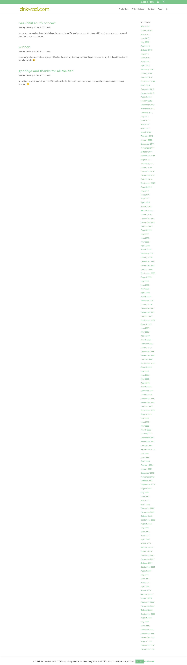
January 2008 (146, 304)
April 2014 (145, 85)
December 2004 (147, 437)
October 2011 (146, 152)
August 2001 (146, 571)
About (160, 9)
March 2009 (146, 249)
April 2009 (145, 246)
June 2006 (145, 375)
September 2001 (148, 567)
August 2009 (146, 230)
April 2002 (145, 539)
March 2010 (146, 206)
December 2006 (147, 351)
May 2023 (145, 34)
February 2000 (147, 629)
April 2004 (145, 461)
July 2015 (145, 54)
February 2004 (147, 465)
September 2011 (148, 155)
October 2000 (146, 610)
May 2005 (145, 426)
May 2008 (145, 289)
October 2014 (146, 77)
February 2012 (147, 136)
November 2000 (147, 606)
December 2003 (147, 473)
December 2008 (147, 261)
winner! (25, 47)
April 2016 (145, 46)
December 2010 (147, 171)
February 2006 (147, 390)
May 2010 (145, 199)
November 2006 (147, 355)
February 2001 (147, 594)
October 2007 (146, 316)
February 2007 (147, 343)
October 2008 (146, 269)
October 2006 (146, 359)
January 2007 (146, 347)
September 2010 (148, 183)
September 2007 (148, 320)
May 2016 (145, 42)
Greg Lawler (26, 27)
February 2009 (147, 253)
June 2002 (145, 531)
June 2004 (145, 457)
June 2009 (145, 238)
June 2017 (145, 38)
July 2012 (145, 116)
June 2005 (145, 422)
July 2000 (145, 621)
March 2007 (146, 340)
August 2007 (146, 324)
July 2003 (145, 492)
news (48, 27)
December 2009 (147, 218)
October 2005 (146, 406)
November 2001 (147, 559)
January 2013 (146, 101)
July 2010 (145, 191)
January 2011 (146, 167)
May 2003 (145, 500)
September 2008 (148, 273)
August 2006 (146, 367)
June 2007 (145, 328)
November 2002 (147, 512)
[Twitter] (163, 2)
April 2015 (145, 65)
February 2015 (147, 69)
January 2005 (146, 434)
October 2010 (146, 179)
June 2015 (145, 57)
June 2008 (145, 285)
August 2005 (146, 414)
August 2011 (146, 159)
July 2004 (145, 453)
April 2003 (145, 504)
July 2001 (145, 575)
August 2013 (146, 97)
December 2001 (147, 555)
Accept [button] (139, 661)
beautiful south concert (37, 23)
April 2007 (145, 336)
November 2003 (147, 477)
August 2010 (146, 187)
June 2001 (145, 578)
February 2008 (147, 300)
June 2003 (145, 496)
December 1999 (147, 633)
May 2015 (145, 61)
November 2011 (147, 148)
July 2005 (145, 418)
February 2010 (147, 210)
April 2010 (145, 202)
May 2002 (145, 535)
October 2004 (146, 445)
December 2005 (147, 398)
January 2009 (146, 257)
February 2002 (147, 547)
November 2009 (147, 222)
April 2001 (145, 586)
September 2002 (148, 520)
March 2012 (146, 132)
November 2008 (147, 265)
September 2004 (148, 449)
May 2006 (145, 379)
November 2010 (147, 175)
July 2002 (145, 528)
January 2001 (146, 598)
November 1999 (147, 637)
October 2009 (146, 226)
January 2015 (146, 73)
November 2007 (147, 312)
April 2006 (145, 383)
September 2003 (148, 484)
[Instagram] (158, 2)
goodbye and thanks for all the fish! (46, 71)
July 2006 (145, 371)
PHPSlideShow (138, 9)
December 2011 (147, 144)
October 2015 (146, 50)
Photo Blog (123, 9)
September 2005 (148, 410)
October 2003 (146, 480)
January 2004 (146, 469)
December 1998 (147, 645)
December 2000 (147, 602)
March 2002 (146, 543)
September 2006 (148, 363)
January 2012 (146, 140)
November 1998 (147, 649)
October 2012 (146, 112)
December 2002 (147, 508)
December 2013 (147, 89)
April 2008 (145, 292)
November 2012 (147, 108)
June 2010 (145, 195)
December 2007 (147, 308)
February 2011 (147, 163)
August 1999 (146, 641)
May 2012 (145, 124)
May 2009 (145, 242)
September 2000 (148, 614)
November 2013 (147, 93)
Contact (151, 9)
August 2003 (146, 488)
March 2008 (146, 296)
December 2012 (147, 105)
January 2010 (146, 214)
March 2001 (146, 590)
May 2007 (145, 332)
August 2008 (146, 277)
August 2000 (146, 618)
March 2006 (146, 386)
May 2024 (145, 26)
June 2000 (145, 625)
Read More (149, 661)
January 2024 (146, 30)
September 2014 (148, 81)
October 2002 (146, 516)
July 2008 (145, 281)
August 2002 (146, 524)
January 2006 (146, 394)
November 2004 (147, 441)
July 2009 (145, 234)
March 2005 (146, 430)
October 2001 (146, 563)
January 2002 (146, 551)
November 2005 (147, 402)
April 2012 (145, 128)
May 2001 (145, 582)
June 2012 (145, 120)
